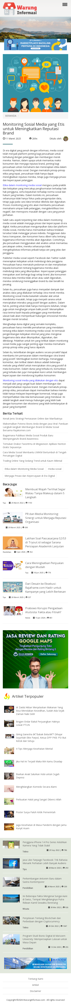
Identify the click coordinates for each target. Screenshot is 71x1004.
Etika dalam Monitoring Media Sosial (24, 468)
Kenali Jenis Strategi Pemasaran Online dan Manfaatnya (32, 418)
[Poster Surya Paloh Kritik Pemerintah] (11, 813)
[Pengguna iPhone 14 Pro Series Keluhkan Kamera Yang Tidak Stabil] (11, 844)
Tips (4, 503)
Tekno (25, 851)
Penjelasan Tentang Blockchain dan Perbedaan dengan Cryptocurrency (42, 920)
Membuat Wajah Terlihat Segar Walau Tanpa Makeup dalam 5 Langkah (45, 493)
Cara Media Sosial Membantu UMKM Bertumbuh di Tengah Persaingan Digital (34, 454)
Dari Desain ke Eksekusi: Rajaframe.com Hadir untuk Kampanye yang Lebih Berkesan (45, 587)
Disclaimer (35, 991)
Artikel (35, 984)
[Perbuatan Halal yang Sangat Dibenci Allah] (11, 801)
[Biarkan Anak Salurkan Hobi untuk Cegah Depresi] (11, 775)
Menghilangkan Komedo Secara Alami (36, 786)
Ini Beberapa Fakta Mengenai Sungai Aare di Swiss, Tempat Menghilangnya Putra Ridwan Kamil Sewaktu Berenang (45, 899)
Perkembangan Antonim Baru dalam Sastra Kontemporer (42, 880)
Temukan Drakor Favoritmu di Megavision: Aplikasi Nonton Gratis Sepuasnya (34, 445)
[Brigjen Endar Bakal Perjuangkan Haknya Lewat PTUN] (11, 723)
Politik (27, 618)
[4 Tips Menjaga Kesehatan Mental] (11, 750)
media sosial (54, 468)
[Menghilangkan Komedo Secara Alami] (11, 788)
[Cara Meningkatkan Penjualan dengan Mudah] (13, 565)
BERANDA (10, 115)
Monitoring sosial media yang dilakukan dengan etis (30, 380)
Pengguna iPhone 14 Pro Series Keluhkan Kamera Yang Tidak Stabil (45, 844)
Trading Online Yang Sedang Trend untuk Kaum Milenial (32, 460)
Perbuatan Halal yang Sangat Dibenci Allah (38, 799)
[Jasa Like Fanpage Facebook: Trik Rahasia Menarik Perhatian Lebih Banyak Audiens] (11, 863)
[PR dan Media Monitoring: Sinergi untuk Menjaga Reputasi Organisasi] (13, 517)
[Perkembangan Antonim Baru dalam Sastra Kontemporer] (11, 881)
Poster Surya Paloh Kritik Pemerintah (35, 812)
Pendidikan (7, 552)
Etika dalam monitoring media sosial (22, 185)
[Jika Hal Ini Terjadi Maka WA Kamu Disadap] (11, 763)
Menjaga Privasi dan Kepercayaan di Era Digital (30, 475)
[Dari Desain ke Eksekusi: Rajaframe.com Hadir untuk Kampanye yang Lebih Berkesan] (13, 587)
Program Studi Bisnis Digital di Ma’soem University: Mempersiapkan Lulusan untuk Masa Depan (45, 939)
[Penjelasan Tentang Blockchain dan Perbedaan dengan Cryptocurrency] (11, 920)
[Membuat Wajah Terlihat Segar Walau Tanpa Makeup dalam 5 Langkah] (13, 491)
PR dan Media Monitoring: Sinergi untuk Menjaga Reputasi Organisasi (45, 518)
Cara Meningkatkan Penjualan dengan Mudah (44, 565)
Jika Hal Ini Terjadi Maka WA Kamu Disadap (39, 761)
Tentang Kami (35, 978)
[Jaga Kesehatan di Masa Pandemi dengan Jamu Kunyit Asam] (11, 826)
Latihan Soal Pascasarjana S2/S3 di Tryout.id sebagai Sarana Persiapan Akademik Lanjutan (45, 542)
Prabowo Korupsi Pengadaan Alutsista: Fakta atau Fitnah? (43, 610)
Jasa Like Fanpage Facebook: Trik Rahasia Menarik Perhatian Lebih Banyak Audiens (45, 861)
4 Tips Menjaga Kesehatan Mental (34, 748)
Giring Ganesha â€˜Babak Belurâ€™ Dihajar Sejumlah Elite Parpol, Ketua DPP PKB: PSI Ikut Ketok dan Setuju (41, 737)
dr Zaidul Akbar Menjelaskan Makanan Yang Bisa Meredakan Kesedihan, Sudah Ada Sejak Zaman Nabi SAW (40, 711)
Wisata (26, 908)
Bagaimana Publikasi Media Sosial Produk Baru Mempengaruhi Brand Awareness (28, 437)
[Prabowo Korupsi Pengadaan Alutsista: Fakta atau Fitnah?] (13, 610)
